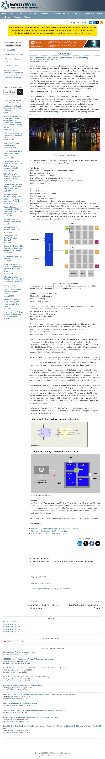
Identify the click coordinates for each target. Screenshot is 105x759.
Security (88, 13)
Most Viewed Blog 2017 (11, 632)
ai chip (36, 562)
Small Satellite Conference (13, 55)
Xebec (14, 661)
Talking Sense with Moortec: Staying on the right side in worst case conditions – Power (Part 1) (13, 198)
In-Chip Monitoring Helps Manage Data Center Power (12, 153)
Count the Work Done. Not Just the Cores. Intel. (20, 703)
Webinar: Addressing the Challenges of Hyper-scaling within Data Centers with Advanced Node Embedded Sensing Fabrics (12, 121)
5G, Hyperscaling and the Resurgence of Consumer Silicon (12, 135)
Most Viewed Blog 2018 (11, 629)
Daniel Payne (35, 59)
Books (100, 13)
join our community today (78, 33)
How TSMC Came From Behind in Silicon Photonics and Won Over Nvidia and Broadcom (35, 668)
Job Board (5, 17)
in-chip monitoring (64, 562)
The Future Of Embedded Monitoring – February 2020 (12, 291)
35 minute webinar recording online (57, 518)
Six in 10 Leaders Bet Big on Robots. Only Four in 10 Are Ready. (26, 677)
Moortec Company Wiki (11, 622)
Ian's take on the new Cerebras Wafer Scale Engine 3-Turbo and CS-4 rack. (30, 717)
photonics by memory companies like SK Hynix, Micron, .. (24, 686)
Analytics (76, 13)
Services (44, 13)
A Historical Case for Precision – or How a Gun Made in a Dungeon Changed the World (12, 165)
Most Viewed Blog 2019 (11, 627)
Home (3, 13)
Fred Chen (15, 697)
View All (18, 46)
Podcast (17, 17)
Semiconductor (60, 13)
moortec (79, 562)
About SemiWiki (62, 756)
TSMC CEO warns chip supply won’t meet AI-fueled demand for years (28, 659)
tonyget (12, 712)
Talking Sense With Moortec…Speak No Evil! (12, 221)
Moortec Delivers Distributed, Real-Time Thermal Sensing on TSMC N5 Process (13, 210)
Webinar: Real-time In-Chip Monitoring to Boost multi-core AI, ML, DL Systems (13, 248)
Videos (27, 17)
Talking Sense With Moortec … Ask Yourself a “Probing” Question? (12, 176)
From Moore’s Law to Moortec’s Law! (11, 144)
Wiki (11, 13)
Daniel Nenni (14, 663)
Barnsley (15, 679)
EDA (27, 13)
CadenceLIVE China (10, 66)
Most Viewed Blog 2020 (11, 624)
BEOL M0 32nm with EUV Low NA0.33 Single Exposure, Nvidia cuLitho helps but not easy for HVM (39, 695)
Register (75, 22)
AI (38, 61)
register (41, 589)
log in (48, 589)
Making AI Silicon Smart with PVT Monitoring (49, 531)
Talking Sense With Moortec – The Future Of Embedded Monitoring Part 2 (13, 280)
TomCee (12, 654)
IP (35, 13)
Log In (84, 22)
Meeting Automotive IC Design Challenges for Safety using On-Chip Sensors (12, 303)
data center (47, 562)
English (9, 641)
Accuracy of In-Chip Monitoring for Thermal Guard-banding (54, 528)
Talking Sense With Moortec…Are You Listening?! (10, 238)
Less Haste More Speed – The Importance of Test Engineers (12, 108)
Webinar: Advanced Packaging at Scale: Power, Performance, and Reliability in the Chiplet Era (13, 74)
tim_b (14, 730)
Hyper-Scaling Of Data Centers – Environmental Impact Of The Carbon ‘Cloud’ (12, 267)
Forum (19, 13)
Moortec (45, 61)
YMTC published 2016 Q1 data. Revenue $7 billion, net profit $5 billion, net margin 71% (34, 710)
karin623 (12, 672)
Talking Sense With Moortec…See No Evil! (11, 229)
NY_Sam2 (13, 690)
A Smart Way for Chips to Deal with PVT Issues (49, 533)
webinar (89, 562)
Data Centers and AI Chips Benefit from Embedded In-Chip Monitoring (13, 314)
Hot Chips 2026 (9, 50)
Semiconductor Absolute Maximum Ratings (19, 652)
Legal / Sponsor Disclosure (46, 756)
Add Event (10, 46)
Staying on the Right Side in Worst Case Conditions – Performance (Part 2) (13, 186)
